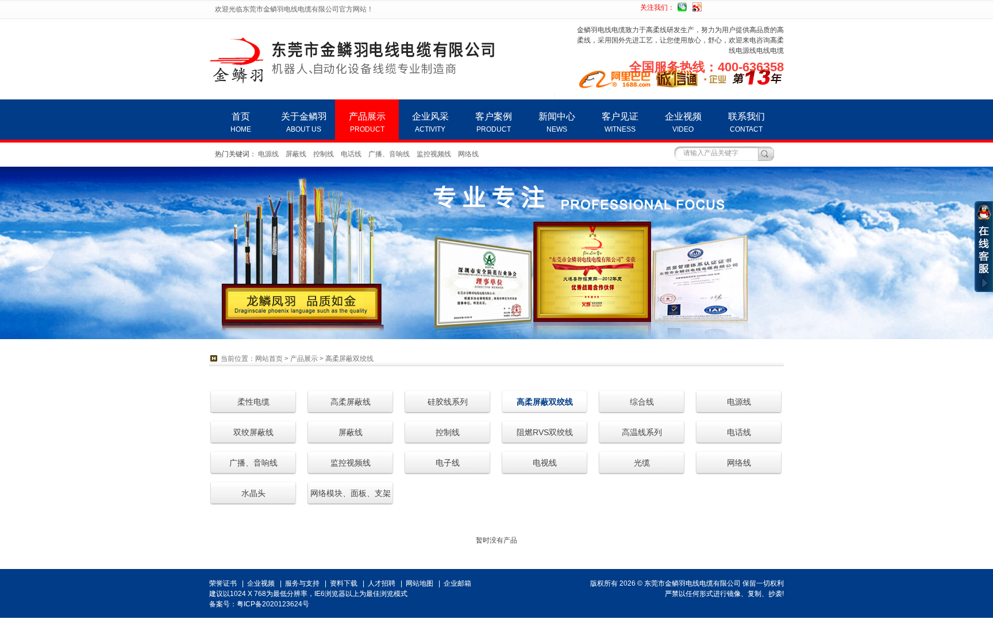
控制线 (323, 154)
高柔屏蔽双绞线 (349, 359)
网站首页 (269, 359)
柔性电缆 (253, 401)
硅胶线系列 (448, 401)
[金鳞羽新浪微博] (697, 5)
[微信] (682, 5)
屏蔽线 (296, 154)
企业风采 (430, 122)
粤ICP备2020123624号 (273, 604)
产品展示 (367, 122)
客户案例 (493, 122)
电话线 (351, 154)
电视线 (545, 462)
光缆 (642, 462)
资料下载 (343, 583)
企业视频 (683, 122)
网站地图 (419, 583)
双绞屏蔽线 (253, 432)
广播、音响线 (389, 154)
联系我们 (746, 122)
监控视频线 (434, 154)
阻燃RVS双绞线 (545, 432)
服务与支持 (302, 583)
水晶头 (253, 493)
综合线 (642, 401)
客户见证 (620, 122)
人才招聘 (381, 583)
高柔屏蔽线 (350, 401)
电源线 (268, 154)
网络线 (468, 154)
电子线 (448, 462)
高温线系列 (642, 432)
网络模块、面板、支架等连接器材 (350, 497)
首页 (240, 122)
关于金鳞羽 (304, 122)
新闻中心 (556, 122)
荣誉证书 (223, 583)
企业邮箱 (457, 583)
